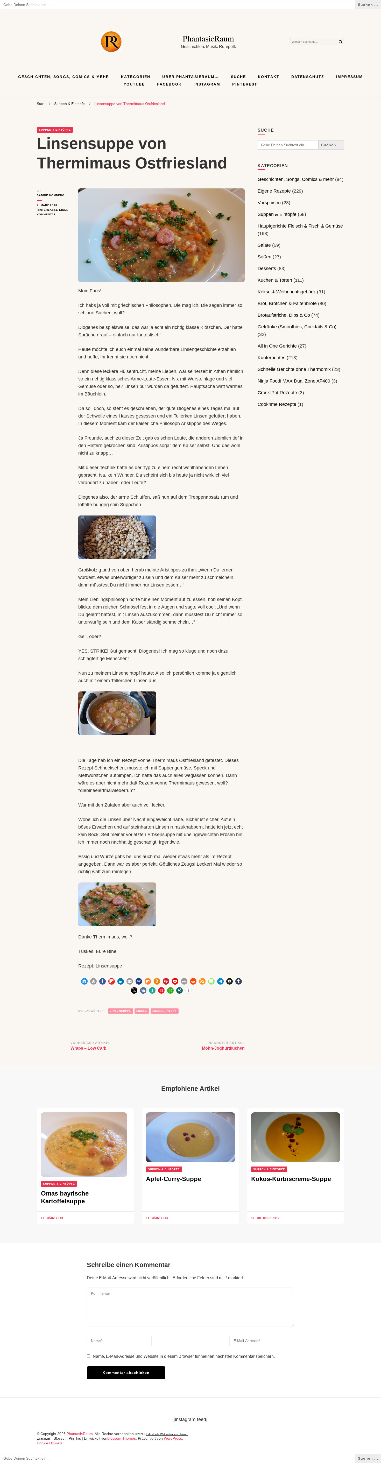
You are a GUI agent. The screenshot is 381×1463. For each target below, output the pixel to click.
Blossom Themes (121, 1438)
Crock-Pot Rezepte (277, 392)
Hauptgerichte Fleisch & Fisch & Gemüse (300, 226)
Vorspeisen (269, 202)
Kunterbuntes (271, 357)
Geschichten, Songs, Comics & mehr (63, 77)
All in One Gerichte (277, 346)
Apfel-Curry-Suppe (173, 1178)
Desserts (267, 268)
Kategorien (135, 77)
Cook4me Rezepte (277, 404)
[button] (84, 981)
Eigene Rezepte (274, 191)
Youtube (134, 84)
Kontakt (268, 77)
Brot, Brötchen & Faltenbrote (287, 303)
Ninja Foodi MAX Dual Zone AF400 (294, 381)
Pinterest (244, 84)
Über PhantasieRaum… (190, 77)
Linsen (141, 1010)
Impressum (349, 77)
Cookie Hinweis (49, 1443)
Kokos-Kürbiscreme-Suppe (291, 1178)
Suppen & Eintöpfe (55, 129)
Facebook (169, 84)
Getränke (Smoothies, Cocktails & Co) (297, 326)
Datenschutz (307, 77)
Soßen (264, 256)
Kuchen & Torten (275, 280)
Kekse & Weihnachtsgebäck (287, 291)
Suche (238, 77)
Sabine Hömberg (51, 195)
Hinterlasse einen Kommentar (53, 212)
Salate (264, 245)
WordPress (173, 1438)
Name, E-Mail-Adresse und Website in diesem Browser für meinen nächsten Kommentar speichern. (184, 1356)
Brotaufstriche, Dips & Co (284, 315)
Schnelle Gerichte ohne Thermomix (294, 369)
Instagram (207, 84)
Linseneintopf (164, 1010)
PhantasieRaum (208, 38)
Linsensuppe (109, 966)
